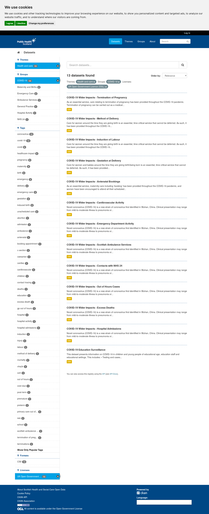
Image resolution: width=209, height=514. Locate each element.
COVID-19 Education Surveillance (86, 349)
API (103, 373)
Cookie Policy (23, 493)
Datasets (115, 41)
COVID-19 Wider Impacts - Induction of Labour (93, 139)
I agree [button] (9, 23)
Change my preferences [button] (41, 23)
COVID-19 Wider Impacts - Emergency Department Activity (100, 223)
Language (142, 497)
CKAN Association (26, 500)
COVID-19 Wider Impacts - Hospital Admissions (94, 328)
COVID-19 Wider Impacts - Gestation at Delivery (94, 160)
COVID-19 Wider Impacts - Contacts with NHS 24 (94, 265)
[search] (183, 64)
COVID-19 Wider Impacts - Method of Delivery (93, 118)
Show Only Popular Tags (30, 449)
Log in (187, 32)
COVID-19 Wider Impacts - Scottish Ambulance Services (99, 244)
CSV (69, 109)
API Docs (113, 373)
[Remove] (94, 82)
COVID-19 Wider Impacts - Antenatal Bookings (93, 181)
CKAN (142, 492)
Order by (155, 75)
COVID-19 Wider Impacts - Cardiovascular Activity (95, 202)
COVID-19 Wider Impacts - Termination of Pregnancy (97, 97)
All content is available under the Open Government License (53, 508)
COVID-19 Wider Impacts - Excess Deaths (90, 307)
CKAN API (22, 497)
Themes (129, 41)
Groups (141, 41)
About (152, 41)
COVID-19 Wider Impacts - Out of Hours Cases (93, 286)
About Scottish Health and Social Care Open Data (41, 489)
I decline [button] (21, 23)
